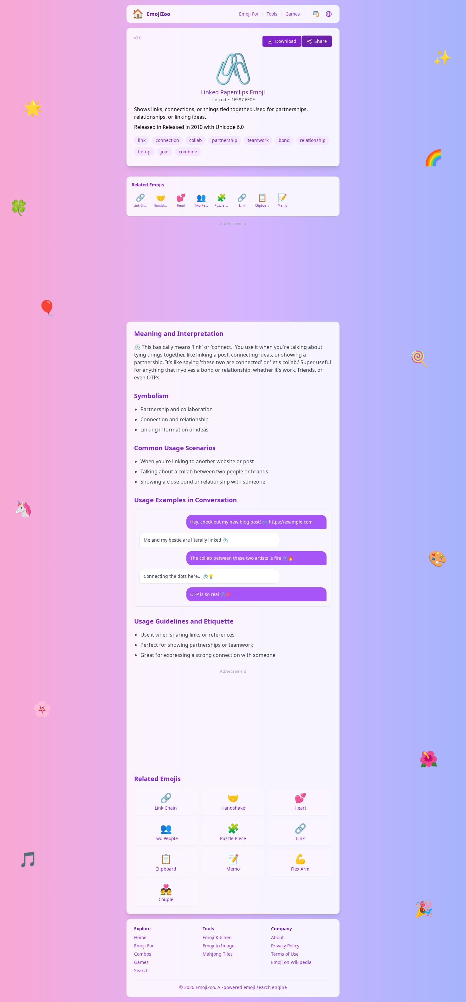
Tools (272, 14)
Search (141, 970)
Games (292, 14)
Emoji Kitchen (217, 937)
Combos (142, 954)
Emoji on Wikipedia (291, 962)
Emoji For (249, 14)
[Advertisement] (233, 272)
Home (140, 937)
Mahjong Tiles (218, 954)
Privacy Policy (285, 946)
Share (320, 41)
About (277, 937)
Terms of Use (285, 954)
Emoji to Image (219, 946)
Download (285, 41)
